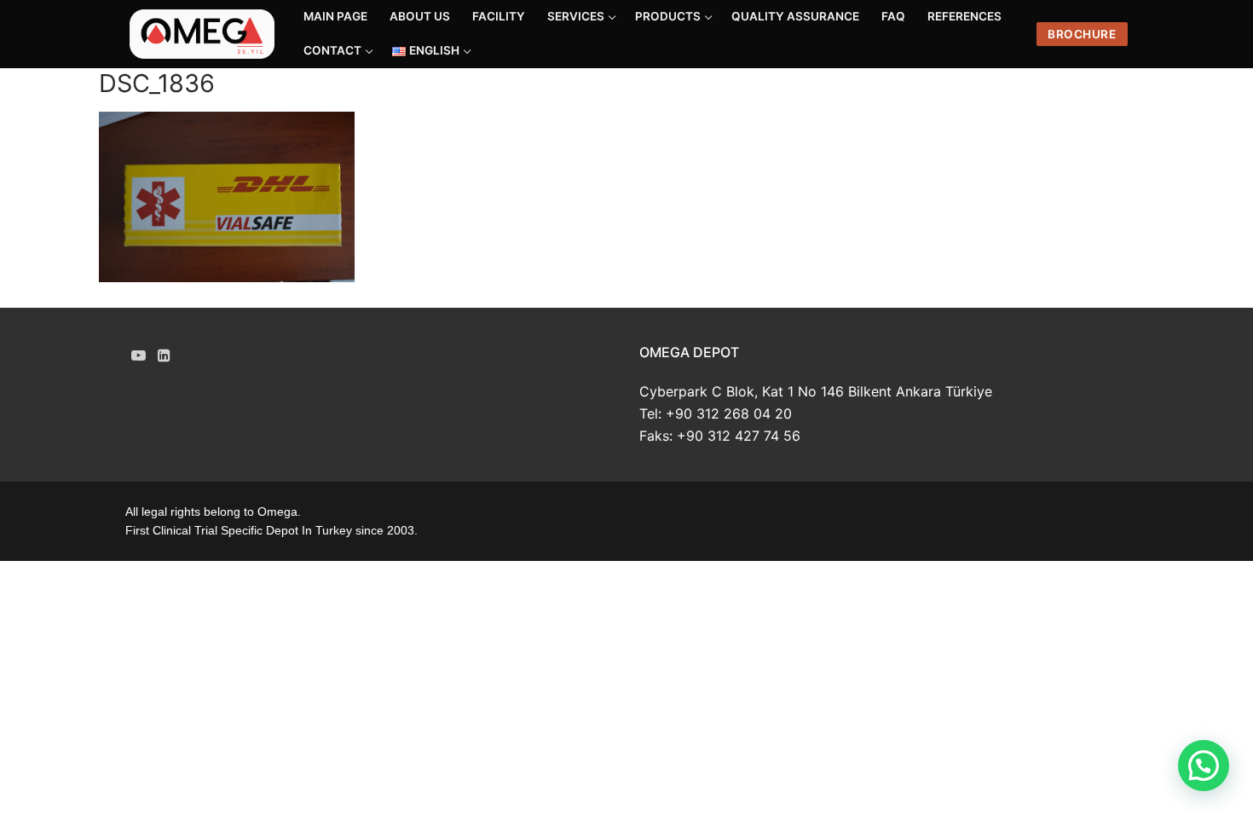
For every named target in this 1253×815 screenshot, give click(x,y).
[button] (1203, 765)
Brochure (1082, 34)
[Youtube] (138, 355)
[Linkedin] (165, 355)
